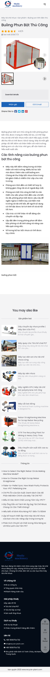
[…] (5, 55)
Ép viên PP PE (10, 603)
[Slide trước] (45, 55)
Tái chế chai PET (12, 606)
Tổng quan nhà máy (13, 588)
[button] (7, 79)
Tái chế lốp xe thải (12, 610)
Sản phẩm (22, 18)
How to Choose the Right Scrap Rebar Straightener (21, 480)
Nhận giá (13, 104)
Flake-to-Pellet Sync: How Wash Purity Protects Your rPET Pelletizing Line (26, 487)
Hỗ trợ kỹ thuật (11, 625)
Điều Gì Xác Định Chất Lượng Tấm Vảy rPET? (24, 500)
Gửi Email (37, 104)
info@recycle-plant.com (15, 644)
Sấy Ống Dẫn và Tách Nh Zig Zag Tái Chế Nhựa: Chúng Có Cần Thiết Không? (25, 506)
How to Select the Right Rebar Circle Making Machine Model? (24, 472)
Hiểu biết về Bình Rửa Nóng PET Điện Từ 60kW (24, 511)
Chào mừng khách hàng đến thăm (20, 628)
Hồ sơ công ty (11, 585)
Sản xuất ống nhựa (13, 613)
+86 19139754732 (13, 640)
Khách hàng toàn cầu (14, 591)
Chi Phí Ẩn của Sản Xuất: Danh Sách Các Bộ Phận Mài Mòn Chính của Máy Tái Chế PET (23, 494)
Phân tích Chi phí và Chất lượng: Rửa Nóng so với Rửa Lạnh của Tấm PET (24, 524)
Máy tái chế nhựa (8, 18)
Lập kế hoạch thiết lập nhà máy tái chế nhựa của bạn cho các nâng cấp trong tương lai (24, 517)
